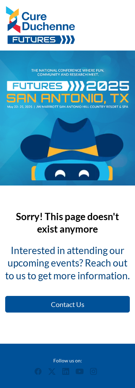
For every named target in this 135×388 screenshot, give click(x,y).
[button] (40, 373)
